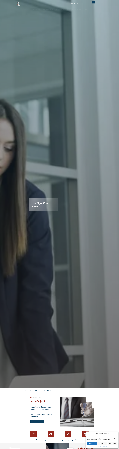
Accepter (91, 443)
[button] (116, 433)
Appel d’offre (83, 9)
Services (34, 9)
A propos (51, 9)
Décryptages (59, 9)
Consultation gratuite (46, 390)
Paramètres (112, 443)
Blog (73, 9)
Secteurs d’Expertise (43, 9)
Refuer (102, 443)
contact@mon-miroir (85, 3)
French (13, 447)
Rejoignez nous (67, 9)
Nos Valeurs (36, 390)
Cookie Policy (100, 446)
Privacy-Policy (104, 446)
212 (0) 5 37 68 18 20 (75, 3)
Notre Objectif (28, 390)
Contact (77, 9)
